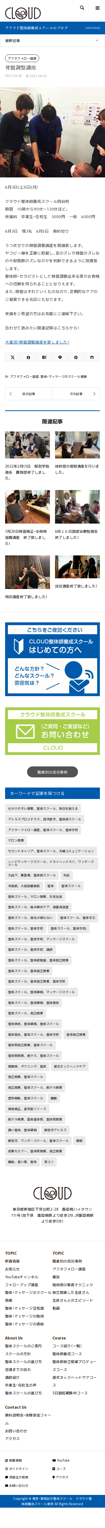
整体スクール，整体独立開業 (28, 971)
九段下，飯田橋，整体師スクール (32, 875)
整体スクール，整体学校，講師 (30, 949)
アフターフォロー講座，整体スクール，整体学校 (43, 830)
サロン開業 (16, 840)
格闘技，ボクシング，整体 (27, 1066)
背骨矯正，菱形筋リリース (27, 1108)
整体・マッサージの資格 (24, 1323)
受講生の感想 (18, 1477)
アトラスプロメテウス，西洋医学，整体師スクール (44, 819)
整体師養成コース (67, 1353)
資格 (79, 1140)
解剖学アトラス (55, 1130)
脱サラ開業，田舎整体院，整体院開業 (35, 1119)
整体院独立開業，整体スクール (30, 1045)
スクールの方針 (18, 1353)
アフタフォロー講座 (22, 58)
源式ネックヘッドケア (70, 1066)
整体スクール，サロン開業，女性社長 (35, 896)
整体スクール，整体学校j (69, 928)
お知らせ (12, 1268)
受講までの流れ (18, 1369)
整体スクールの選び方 (23, 1361)
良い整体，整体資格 (22, 1130)
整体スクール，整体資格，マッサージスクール (41, 992)
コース (60, 1468)
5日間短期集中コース (70, 1392)
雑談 (56, 1276)
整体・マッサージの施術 (24, 1316)
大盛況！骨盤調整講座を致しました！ (37, 342)
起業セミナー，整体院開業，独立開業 (35, 1151)
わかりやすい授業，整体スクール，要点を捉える (43, 808)
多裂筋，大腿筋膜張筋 (24, 886)
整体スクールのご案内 (23, 1345)
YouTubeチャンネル (21, 1276)
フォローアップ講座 (21, 1284)
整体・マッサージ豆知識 (24, 1308)
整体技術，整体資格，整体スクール (33, 1023)
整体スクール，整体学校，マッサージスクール (41, 939)
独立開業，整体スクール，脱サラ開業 (35, 1087)
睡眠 (54, 1098)
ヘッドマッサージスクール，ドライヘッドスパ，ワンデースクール (51, 863)
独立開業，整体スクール (25, 1076)
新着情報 (12, 1261)
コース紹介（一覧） (67, 1345)
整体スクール (71, 886)
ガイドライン (18, 1468)
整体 (50, 886)
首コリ (49, 1161)
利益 (66, 875)
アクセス (12, 1438)
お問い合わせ (16, 1430)
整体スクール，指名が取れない (30, 917)
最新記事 (12, 40)
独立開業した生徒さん (70, 1292)
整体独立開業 (76, 1034)
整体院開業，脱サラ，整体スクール (33, 1055)
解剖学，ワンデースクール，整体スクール (38, 1140)
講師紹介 (12, 1377)
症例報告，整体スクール (25, 1098)
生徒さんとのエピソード (72, 1300)
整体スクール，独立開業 (25, 1013)
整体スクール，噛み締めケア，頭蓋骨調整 (38, 907)
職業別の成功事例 (52, 772)
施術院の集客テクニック (72, 1284)
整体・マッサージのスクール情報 (64, 376)
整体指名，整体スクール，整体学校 (33, 1034)
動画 (56, 1308)
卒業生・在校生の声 (20, 1384)
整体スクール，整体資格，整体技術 (33, 1002)
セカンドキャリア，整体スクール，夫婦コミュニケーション (51, 851)
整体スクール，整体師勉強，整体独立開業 (38, 960)
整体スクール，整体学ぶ (77, 917)
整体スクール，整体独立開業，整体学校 (36, 981)
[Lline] (60, 357)
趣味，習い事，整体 (22, 1161)
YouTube (63, 1460)
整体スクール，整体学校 (25, 928)
